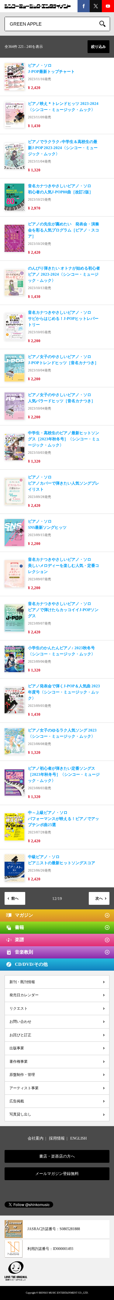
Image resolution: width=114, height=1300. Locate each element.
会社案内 (35, 1138)
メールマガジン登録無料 (57, 1173)
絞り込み (98, 47)
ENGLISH (78, 1138)
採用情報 (57, 1138)
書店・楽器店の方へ (57, 1156)
